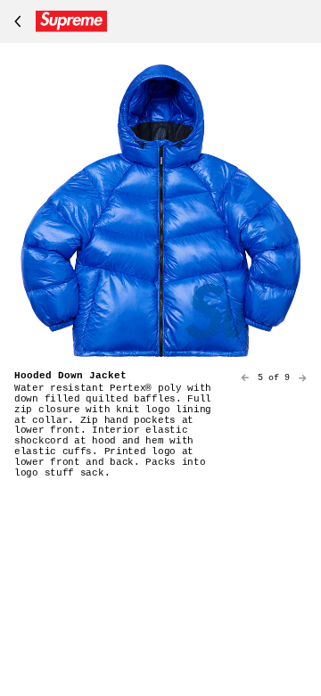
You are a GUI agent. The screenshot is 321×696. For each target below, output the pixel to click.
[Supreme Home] (57, 21)
